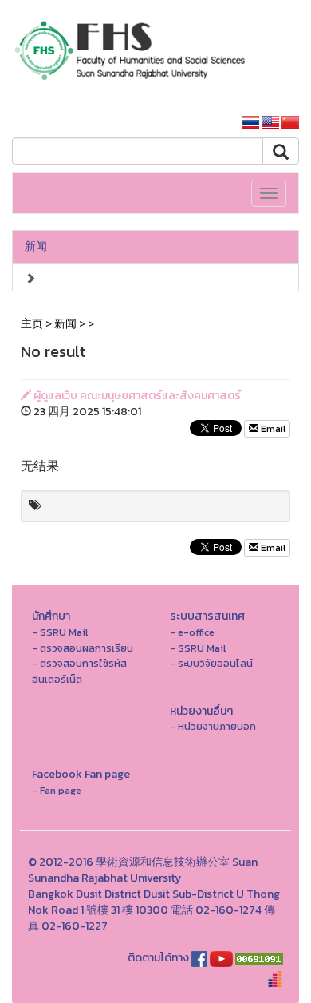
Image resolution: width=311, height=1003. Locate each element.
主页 (32, 323)
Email (271, 429)
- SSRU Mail (60, 632)
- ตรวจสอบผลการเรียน (82, 648)
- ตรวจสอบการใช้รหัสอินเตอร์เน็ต (79, 671)
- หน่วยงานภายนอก (213, 726)
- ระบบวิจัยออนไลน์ (211, 663)
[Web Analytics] (259, 957)
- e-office (192, 632)
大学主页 (197, 122)
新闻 (36, 246)
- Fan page (56, 790)
